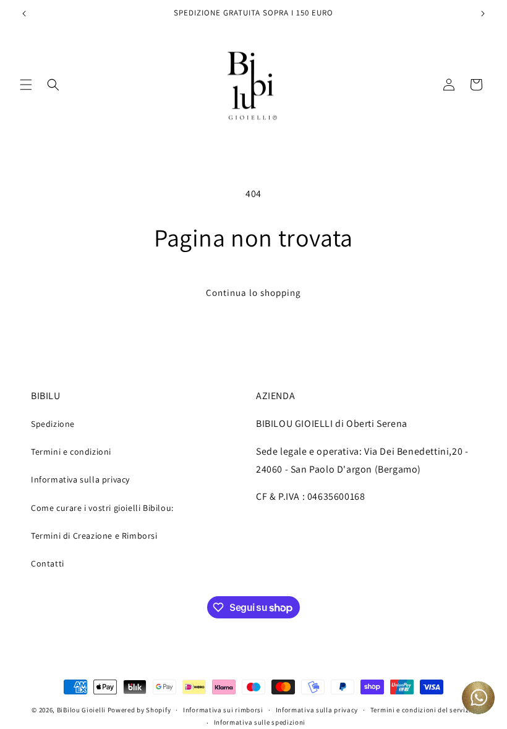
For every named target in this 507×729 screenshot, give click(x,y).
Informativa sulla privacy (80, 479)
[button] (26, 84)
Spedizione (53, 423)
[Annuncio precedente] (24, 13)
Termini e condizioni (71, 451)
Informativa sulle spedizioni (260, 722)
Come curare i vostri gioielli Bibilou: (102, 507)
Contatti (47, 563)
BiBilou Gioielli (81, 710)
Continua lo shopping (253, 292)
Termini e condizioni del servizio (422, 710)
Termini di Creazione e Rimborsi (94, 535)
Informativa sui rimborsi (223, 710)
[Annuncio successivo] (482, 13)
